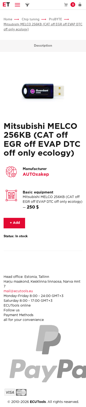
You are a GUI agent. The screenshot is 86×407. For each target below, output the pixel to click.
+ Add (14, 222)
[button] (17, 4)
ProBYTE (55, 19)
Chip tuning (30, 19)
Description (43, 45)
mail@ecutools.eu (18, 291)
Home (8, 19)
